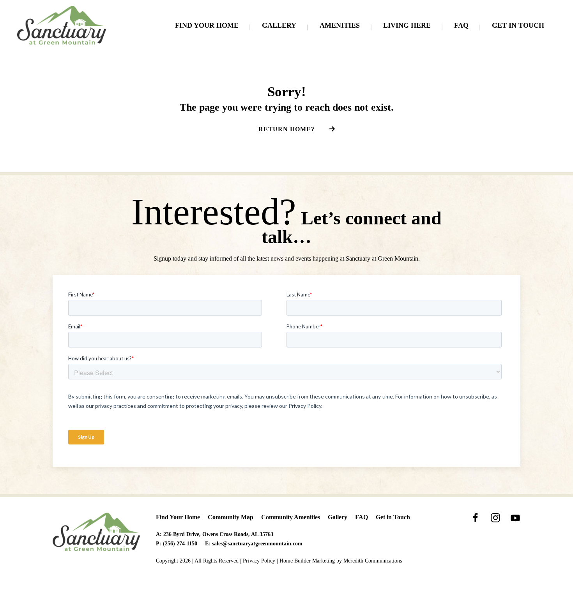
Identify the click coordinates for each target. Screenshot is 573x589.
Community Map (230, 517)
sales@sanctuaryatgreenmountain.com (257, 544)
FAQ (461, 25)
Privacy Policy (259, 561)
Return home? (286, 129)
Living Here (407, 25)
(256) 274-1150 (180, 544)
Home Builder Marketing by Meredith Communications (340, 561)
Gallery (279, 25)
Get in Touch (518, 25)
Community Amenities (290, 517)
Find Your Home (207, 25)
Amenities (340, 25)
